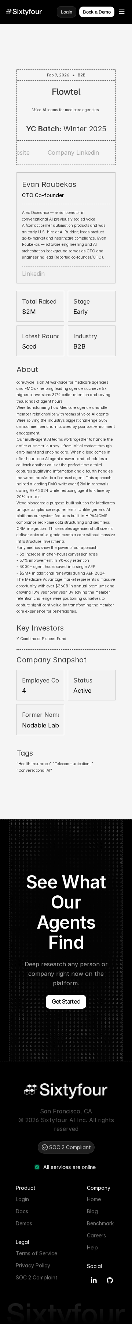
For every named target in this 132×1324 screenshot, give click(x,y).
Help (92, 1247)
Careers (96, 1235)
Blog (92, 1211)
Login (22, 1199)
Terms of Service (36, 1253)
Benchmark (100, 1223)
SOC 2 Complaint (37, 1277)
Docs (22, 1211)
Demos (24, 1223)
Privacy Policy (33, 1265)
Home (94, 1199)
